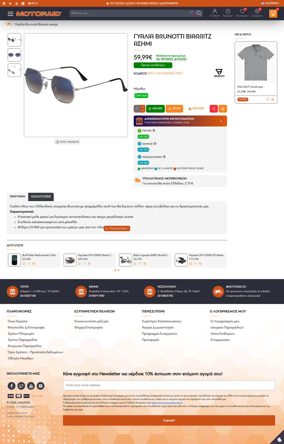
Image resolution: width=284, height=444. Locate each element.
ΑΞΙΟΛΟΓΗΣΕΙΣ (41, 196)
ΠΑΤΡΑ (146, 131)
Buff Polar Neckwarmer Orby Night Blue (40, 255)
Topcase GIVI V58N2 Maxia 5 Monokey (96, 255)
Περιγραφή (17, 196)
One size (143, 137)
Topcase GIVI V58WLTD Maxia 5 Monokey (207, 255)
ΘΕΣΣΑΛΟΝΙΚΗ (152, 157)
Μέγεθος (139, 89)
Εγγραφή (169, 420)
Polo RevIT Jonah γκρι (250, 87)
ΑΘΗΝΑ (147, 144)
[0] (273, 13)
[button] (199, 13)
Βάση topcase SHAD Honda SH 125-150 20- (151, 255)
